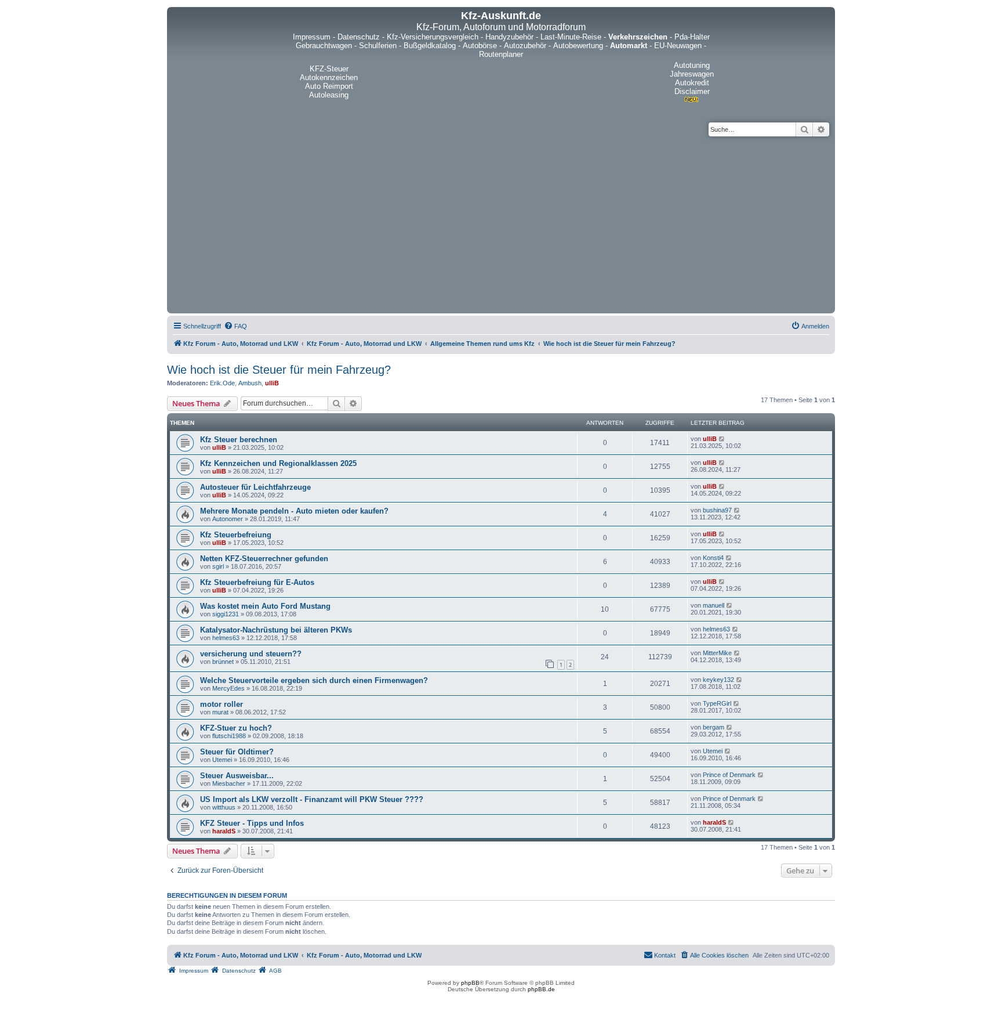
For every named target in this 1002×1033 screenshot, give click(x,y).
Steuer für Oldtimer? (237, 751)
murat (220, 712)
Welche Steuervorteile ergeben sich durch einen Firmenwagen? (314, 680)
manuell (713, 605)
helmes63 (225, 637)
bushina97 (717, 510)
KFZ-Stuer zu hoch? (236, 728)
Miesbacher (228, 783)
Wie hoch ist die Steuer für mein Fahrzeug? (279, 369)
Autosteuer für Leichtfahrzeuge (255, 487)
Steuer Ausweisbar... (237, 775)
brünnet (223, 661)
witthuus (223, 807)
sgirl (218, 566)
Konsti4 (713, 557)
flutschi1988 (229, 735)
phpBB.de (541, 989)
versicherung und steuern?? (251, 653)
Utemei (222, 759)
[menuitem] (235, 326)
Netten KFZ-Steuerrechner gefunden (264, 558)
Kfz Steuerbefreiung (235, 534)
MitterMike (717, 652)
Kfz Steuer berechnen (238, 439)
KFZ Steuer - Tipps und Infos (252, 823)
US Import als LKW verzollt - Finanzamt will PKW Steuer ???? (311, 799)
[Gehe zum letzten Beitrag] (722, 438)
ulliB (272, 383)
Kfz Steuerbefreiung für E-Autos (257, 582)
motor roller (221, 704)
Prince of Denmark (729, 774)
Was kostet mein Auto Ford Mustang (265, 606)
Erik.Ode (222, 383)
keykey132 (718, 679)
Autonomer (227, 518)
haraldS (223, 831)
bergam (713, 727)
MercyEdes (228, 688)
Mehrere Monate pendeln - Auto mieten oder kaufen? (294, 511)
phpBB (470, 983)
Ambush (250, 383)
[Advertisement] (501, 223)
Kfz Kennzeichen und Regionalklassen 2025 (278, 463)
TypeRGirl (717, 703)
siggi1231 (225, 614)
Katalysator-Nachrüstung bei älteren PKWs (276, 630)
